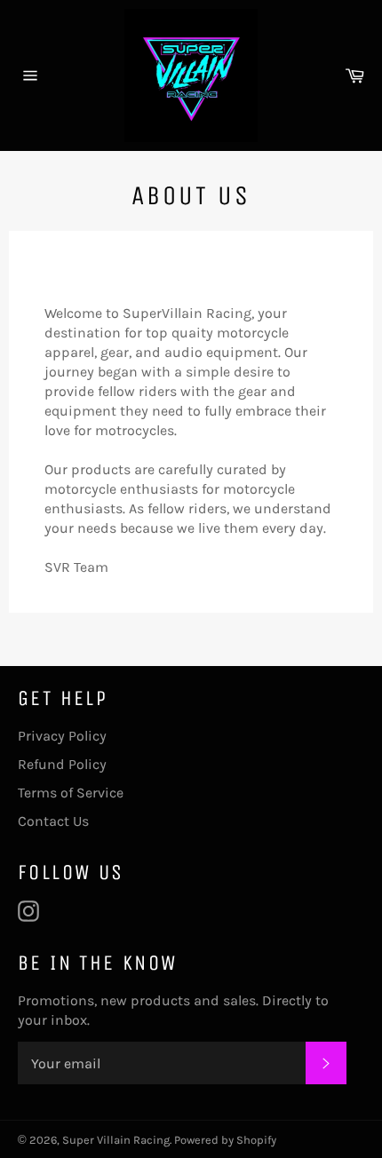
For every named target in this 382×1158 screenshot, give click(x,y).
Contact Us (53, 821)
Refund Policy (62, 764)
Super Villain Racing (116, 1139)
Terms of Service (70, 792)
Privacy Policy (62, 735)
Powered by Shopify (225, 1139)
